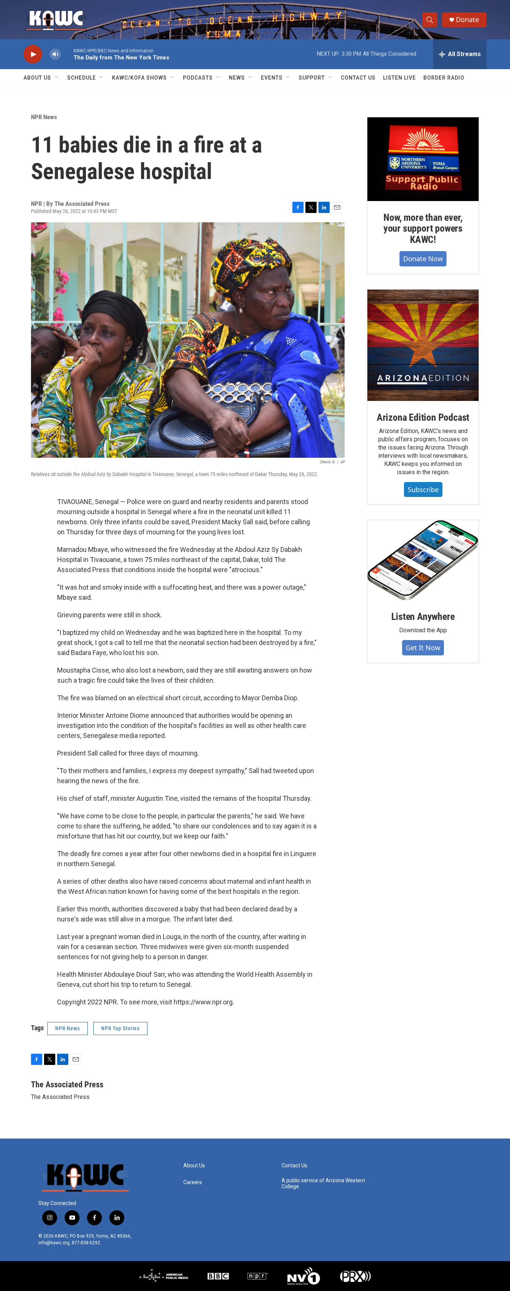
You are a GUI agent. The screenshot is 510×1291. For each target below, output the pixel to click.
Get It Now (423, 647)
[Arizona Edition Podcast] (423, 345)
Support (312, 78)
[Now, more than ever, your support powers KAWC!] (423, 159)
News (237, 78)
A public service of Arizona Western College (323, 1183)
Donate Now (423, 258)
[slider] (67, 54)
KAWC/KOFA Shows (139, 78)
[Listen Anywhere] (423, 560)
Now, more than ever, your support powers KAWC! (423, 228)
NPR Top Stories (120, 1028)
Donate (467, 20)
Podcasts (198, 78)
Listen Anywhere (422, 616)
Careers (192, 1182)
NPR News (44, 117)
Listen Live (399, 78)
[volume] (55, 54)
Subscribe (423, 489)
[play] (33, 54)
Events (272, 78)
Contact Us (358, 78)
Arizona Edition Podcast (423, 417)
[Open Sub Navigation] (57, 78)
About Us (37, 78)
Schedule (81, 78)
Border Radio (443, 78)
